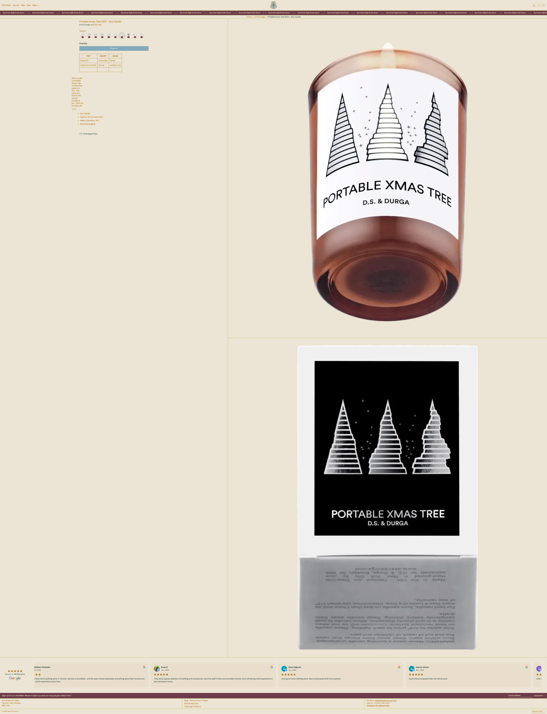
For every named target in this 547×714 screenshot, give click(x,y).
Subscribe (538, 695)
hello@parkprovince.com (386, 700)
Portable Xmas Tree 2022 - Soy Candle (284, 17)
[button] (538, 5)
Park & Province (13, 711)
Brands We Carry (191, 703)
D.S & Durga (259, 17)
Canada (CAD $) (537, 711)
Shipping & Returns (192, 706)
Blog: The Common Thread (196, 700)
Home (249, 17)
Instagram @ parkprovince (378, 705)
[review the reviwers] (143, 667)
